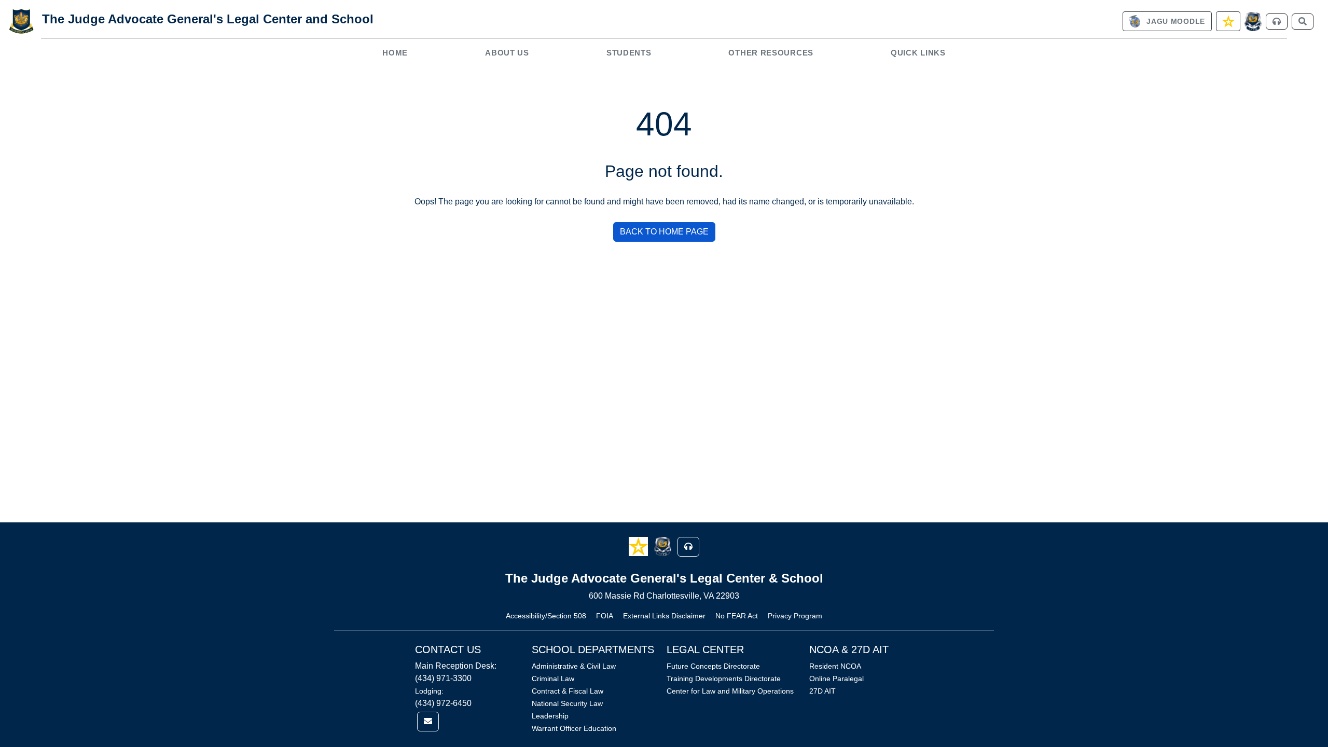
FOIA (604, 616)
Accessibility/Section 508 (546, 616)
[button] (639, 546)
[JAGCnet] (1253, 21)
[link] (1167, 21)
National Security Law (567, 703)
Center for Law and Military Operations (730, 691)
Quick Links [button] (918, 52)
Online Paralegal (836, 678)
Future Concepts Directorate (713, 666)
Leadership (550, 716)
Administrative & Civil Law (574, 666)
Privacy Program (795, 616)
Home (395, 52)
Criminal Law (553, 678)
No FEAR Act (736, 616)
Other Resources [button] (770, 52)
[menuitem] (395, 52)
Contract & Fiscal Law (567, 691)
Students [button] (629, 52)
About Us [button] (507, 52)
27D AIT (822, 691)
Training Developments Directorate (724, 678)
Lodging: (429, 691)
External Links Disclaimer (664, 616)
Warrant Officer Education (574, 728)
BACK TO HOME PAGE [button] (664, 231)
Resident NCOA (835, 666)
